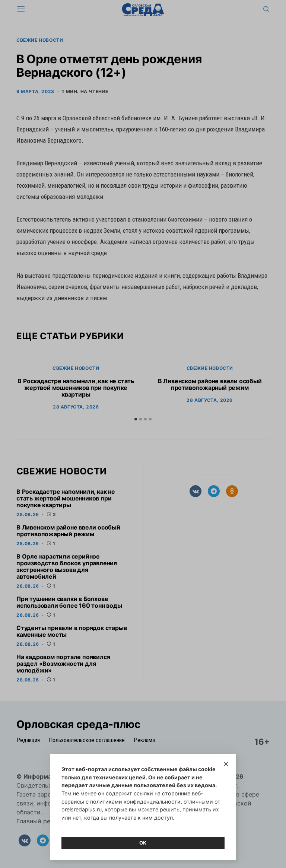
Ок (143, 843)
